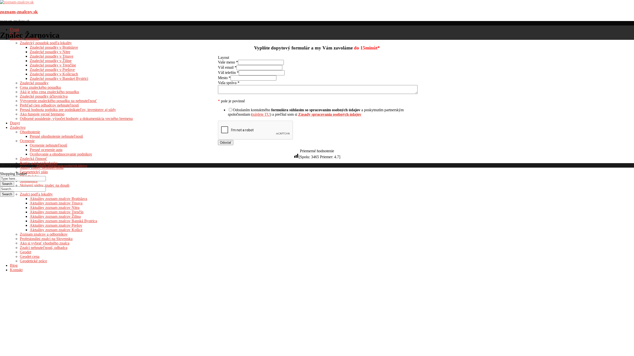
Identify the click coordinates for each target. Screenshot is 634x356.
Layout (223, 57)
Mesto (224, 78)
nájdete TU (261, 114)
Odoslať (225, 142)
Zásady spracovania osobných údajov (62, 165)
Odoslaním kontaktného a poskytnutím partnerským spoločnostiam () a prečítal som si (316, 112)
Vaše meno (228, 62)
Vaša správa (228, 83)
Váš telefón (228, 72)
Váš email (227, 67)
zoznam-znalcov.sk (19, 11)
